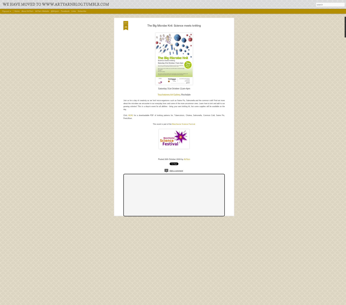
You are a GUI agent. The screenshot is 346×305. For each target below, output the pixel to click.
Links (73, 11)
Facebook (65, 11)
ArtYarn (187, 159)
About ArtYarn (27, 11)
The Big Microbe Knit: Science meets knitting (174, 25)
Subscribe (82, 11)
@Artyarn (55, 11)
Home (17, 11)
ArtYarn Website (42, 11)
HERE (130, 115)
